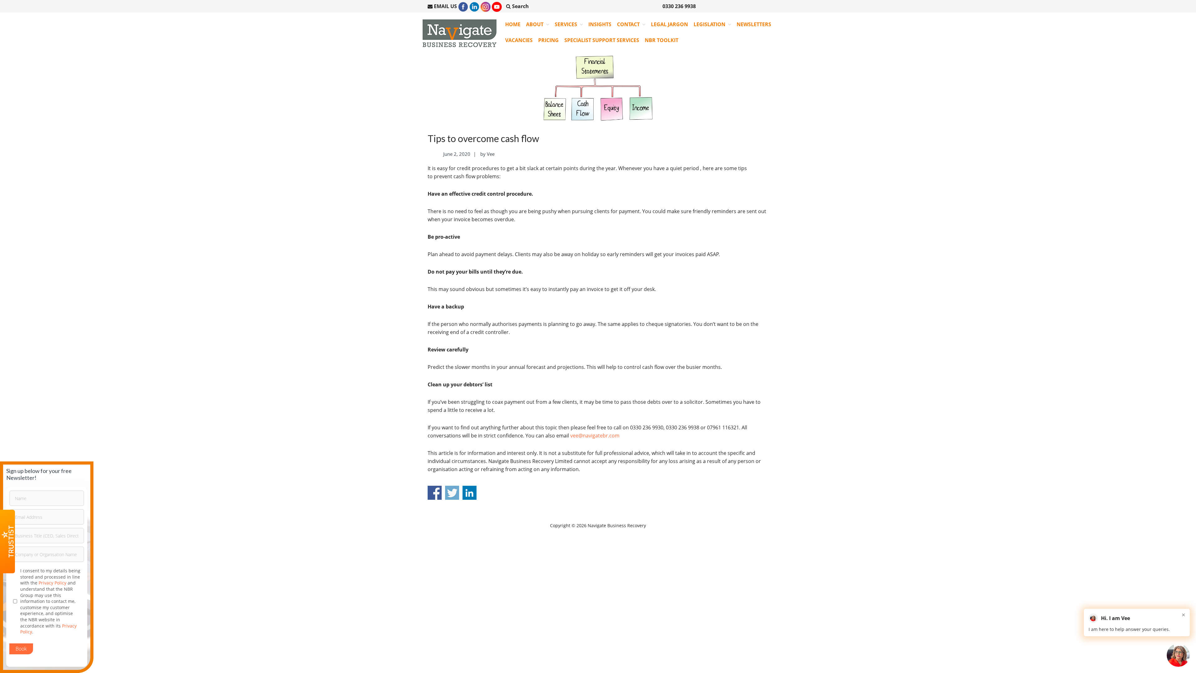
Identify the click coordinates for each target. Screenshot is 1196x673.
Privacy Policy (52, 583)
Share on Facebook (435, 493)
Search (520, 6)
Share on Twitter (452, 493)
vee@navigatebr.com (594, 435)
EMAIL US (445, 6)
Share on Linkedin (470, 493)
